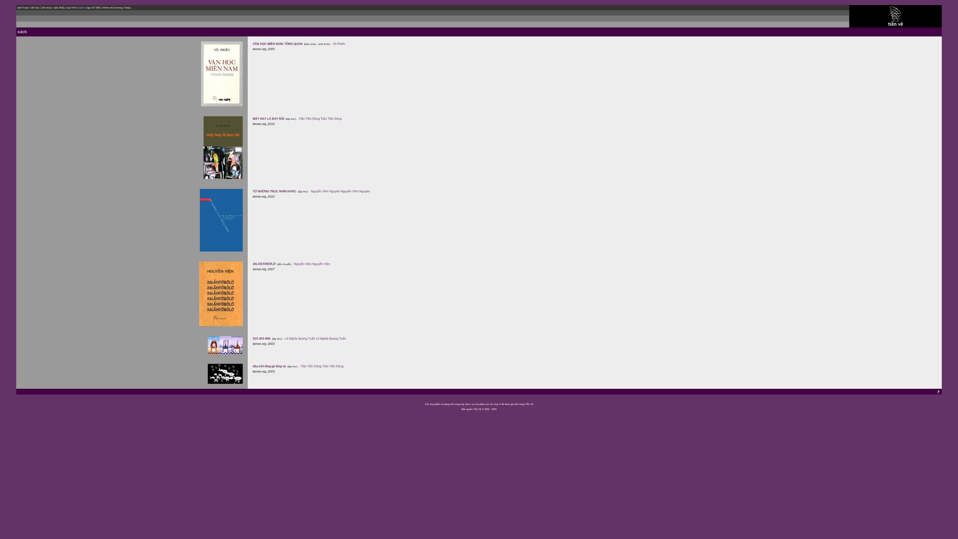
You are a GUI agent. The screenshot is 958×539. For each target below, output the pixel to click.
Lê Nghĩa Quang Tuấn (300, 338)
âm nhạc (47, 7)
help (127, 7)
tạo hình (72, 7)
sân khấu (59, 7)
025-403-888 (262, 338)
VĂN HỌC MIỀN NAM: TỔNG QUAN (278, 44)
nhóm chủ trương (112, 7)
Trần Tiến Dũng (309, 119)
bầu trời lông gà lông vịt (270, 366)
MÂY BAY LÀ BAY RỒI (269, 119)
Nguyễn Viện (303, 264)
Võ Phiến (339, 44)
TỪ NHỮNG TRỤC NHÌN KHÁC (275, 191)
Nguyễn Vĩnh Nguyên (325, 191)
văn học (35, 7)
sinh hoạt (22, 7)
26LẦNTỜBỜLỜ (264, 264)
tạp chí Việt (93, 7)
